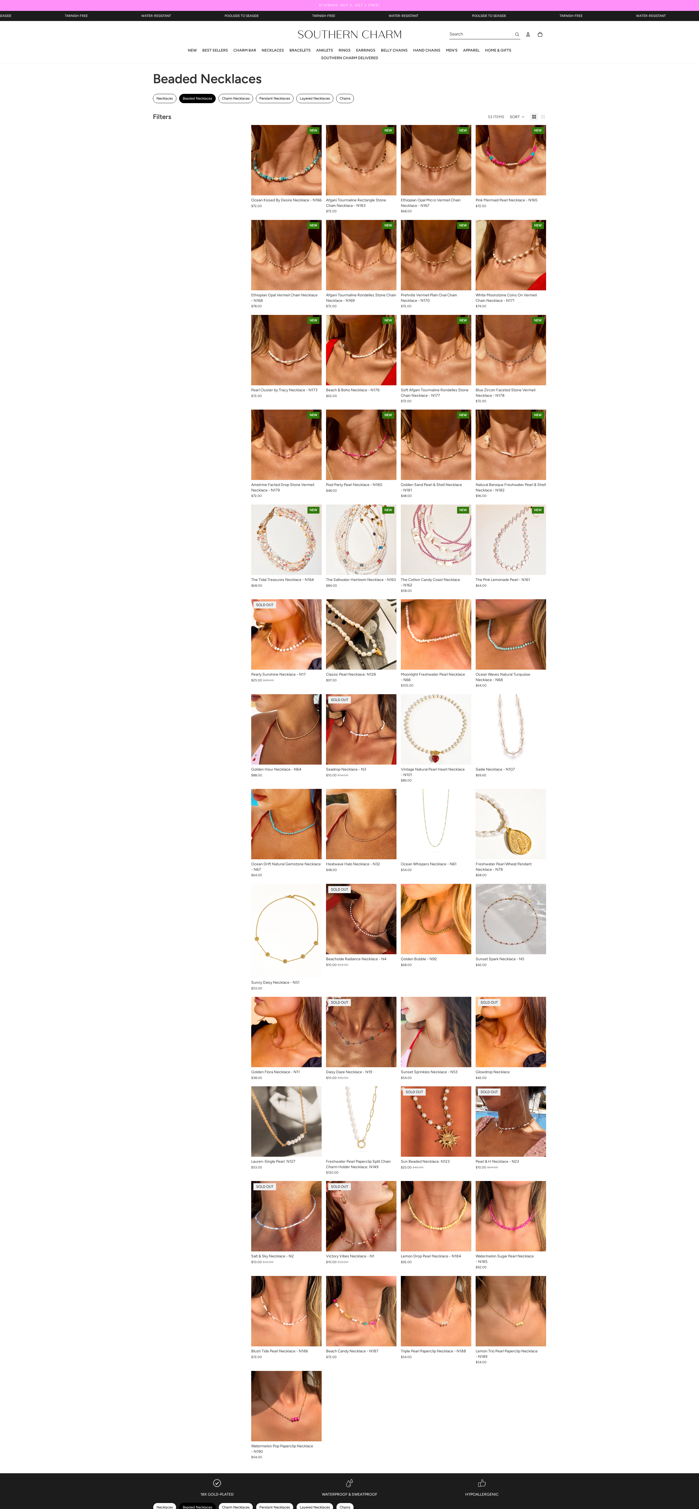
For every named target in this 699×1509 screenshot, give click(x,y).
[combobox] (478, 34)
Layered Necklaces (315, 98)
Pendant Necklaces (274, 98)
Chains (345, 98)
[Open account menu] (528, 34)
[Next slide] (313, 160)
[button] (517, 117)
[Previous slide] (259, 160)
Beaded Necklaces (197, 98)
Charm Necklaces (236, 98)
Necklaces (164, 98)
